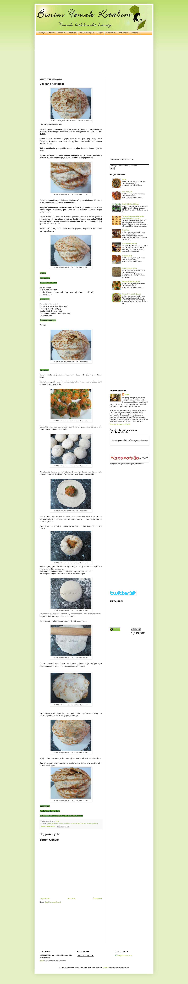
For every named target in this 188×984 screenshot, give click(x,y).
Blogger (106, 968)
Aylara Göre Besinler (129, 243)
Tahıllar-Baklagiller (86, 33)
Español (135, 33)
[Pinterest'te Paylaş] (68, 826)
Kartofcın (83, 823)
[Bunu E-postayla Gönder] (58, 826)
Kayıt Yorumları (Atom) (53, 902)
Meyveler (72, 33)
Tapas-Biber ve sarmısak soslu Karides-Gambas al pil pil (133, 217)
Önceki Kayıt (97, 898)
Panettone (126, 230)
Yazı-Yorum (123, 33)
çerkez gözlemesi (52, 823)
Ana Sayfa (41, 33)
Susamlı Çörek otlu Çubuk (131, 294)
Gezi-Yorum (110, 33)
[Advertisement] (94, 56)
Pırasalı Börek (127, 256)
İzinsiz (42, 960)
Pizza (124, 179)
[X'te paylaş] (63, 826)
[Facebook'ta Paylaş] (65, 826)
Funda (127, 394)
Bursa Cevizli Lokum (129, 268)
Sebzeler (61, 33)
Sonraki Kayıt (44, 898)
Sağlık (100, 33)
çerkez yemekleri (64, 823)
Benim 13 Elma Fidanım (130, 204)
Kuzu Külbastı (127, 192)
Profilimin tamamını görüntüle (120, 424)
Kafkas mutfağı (75, 823)
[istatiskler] (123, 955)
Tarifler (51, 33)
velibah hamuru (50, 826)
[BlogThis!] (60, 826)
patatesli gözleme (92, 823)
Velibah (43, 826)
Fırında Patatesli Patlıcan (131, 282)
